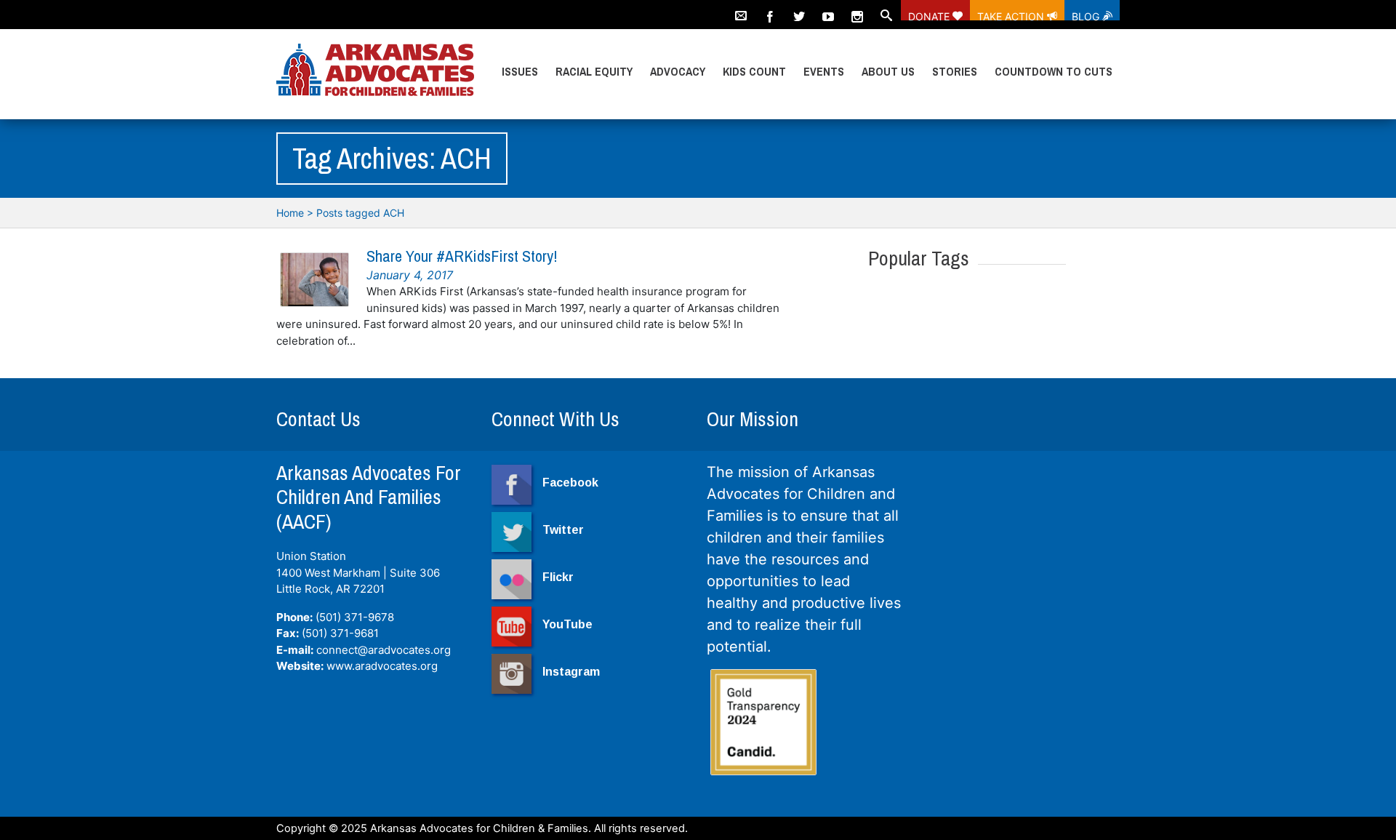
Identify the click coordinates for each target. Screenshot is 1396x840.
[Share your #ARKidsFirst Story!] (314, 279)
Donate (930, 15)
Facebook (570, 482)
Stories (954, 71)
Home (290, 213)
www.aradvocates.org (382, 666)
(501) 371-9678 (355, 617)
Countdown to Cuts (1053, 71)
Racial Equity (594, 71)
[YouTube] (828, 10)
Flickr (558, 577)
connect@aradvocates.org (383, 650)
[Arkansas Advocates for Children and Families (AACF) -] (375, 71)
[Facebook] (770, 10)
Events (823, 71)
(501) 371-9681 (340, 633)
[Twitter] (799, 10)
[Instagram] (857, 10)
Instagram (571, 671)
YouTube (567, 624)
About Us (888, 71)
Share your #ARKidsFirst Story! (461, 256)
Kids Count (754, 71)
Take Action (1012, 15)
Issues (520, 71)
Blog (1087, 15)
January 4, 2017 (409, 275)
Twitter (563, 530)
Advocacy (677, 71)
